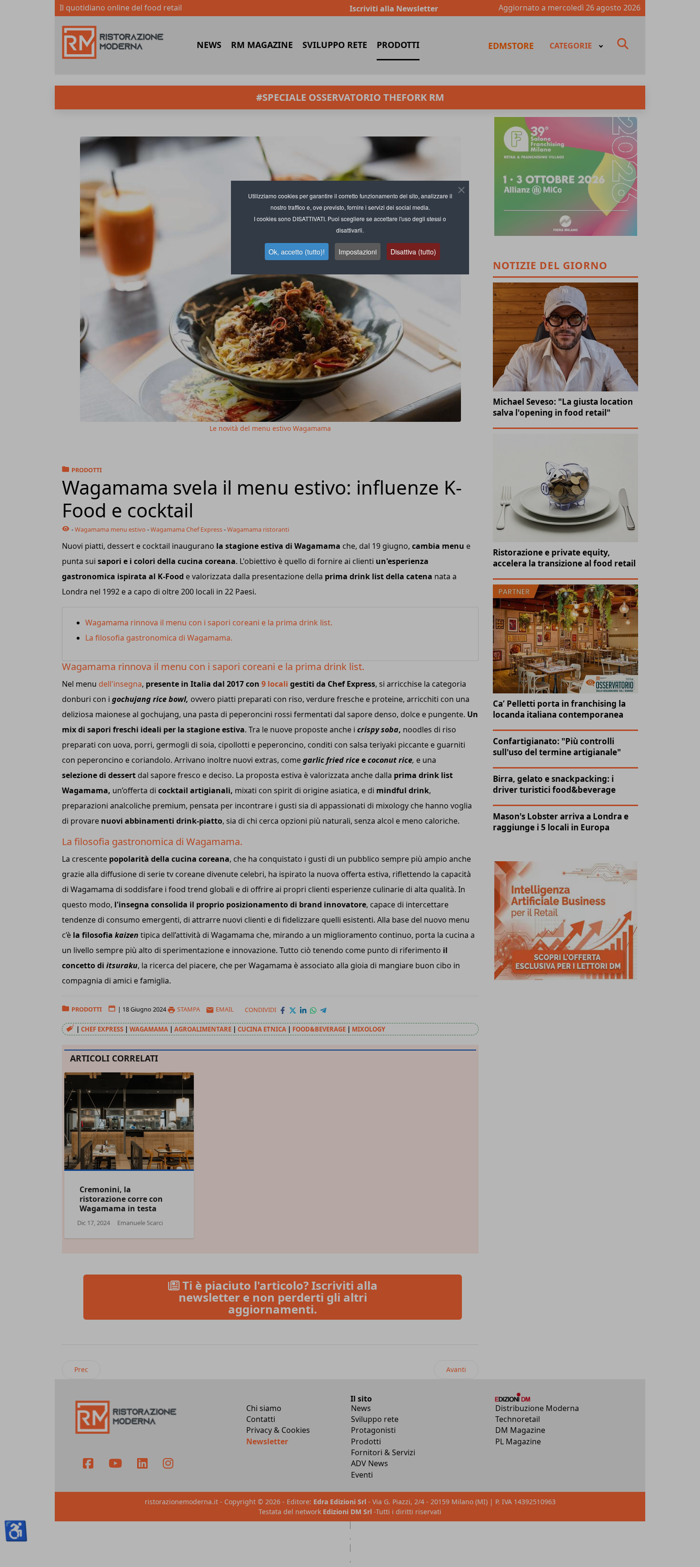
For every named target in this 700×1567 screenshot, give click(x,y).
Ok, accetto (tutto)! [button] (297, 251)
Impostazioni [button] (358, 251)
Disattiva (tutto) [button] (413, 251)
